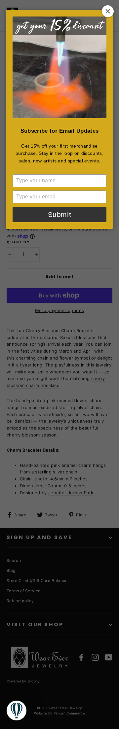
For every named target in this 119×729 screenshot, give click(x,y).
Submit (59, 214)
